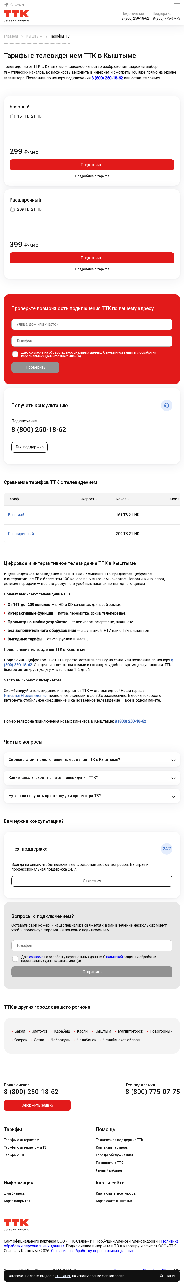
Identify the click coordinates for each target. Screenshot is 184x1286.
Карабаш (62, 1031)
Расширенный (25, 200)
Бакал (19, 1031)
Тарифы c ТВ (14, 1155)
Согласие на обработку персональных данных (92, 1250)
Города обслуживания (114, 1155)
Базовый (19, 107)
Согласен (168, 1276)
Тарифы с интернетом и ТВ (25, 1147)
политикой (114, 352)
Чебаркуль (60, 1040)
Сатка (39, 1040)
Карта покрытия (17, 1201)
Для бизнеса (14, 1193)
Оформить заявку (37, 1105)
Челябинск (86, 1040)
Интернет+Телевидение (25, 695)
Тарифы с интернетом (21, 1140)
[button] (92, 72)
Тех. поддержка (30, 447)
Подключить (92, 164)
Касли (82, 1031)
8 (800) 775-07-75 (166, 18)
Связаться (92, 881)
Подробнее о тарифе (92, 176)
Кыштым (17, 5)
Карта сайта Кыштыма (114, 1201)
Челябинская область (122, 1040)
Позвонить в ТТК (109, 1163)
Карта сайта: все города (116, 1193)
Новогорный (161, 1031)
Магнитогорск (130, 1031)
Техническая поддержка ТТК (119, 1140)
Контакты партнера (112, 1147)
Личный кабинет (109, 1170)
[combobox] (92, 324)
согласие (36, 352)
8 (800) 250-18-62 (135, 18)
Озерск (20, 1040)
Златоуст (39, 1031)
